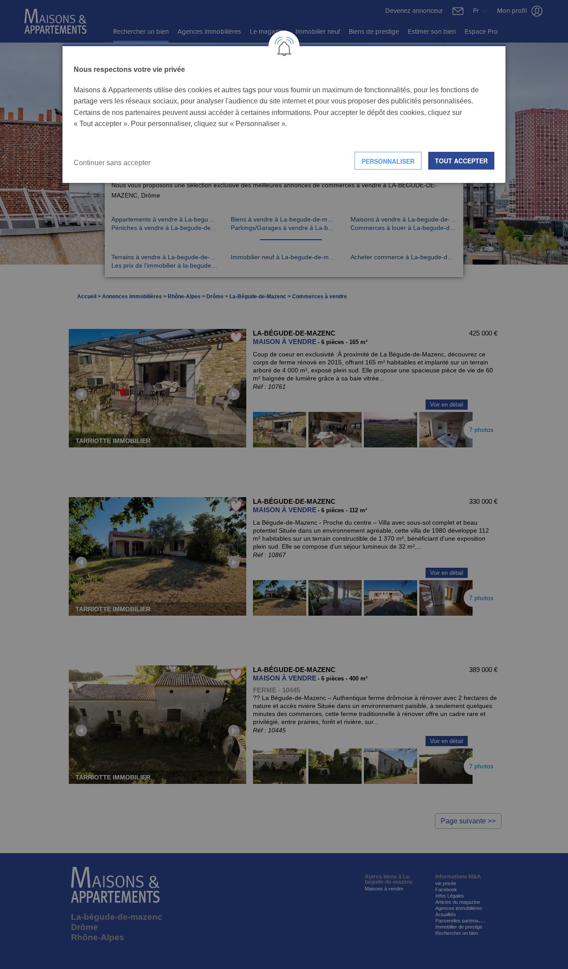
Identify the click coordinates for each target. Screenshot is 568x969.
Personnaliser (388, 161)
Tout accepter (461, 160)
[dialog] (284, 113)
